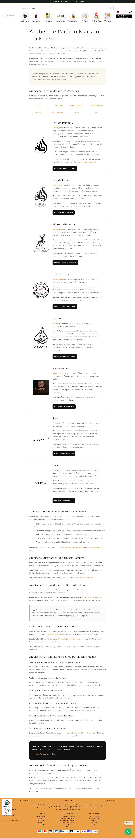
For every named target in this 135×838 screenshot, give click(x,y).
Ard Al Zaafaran (96, 105)
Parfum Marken (94, 818)
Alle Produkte (40, 816)
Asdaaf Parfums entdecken (64, 357)
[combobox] (66, 8)
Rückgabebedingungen (67, 820)
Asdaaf (38, 112)
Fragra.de (11, 820)
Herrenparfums (78, 548)
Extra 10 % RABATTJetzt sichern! (123, 16)
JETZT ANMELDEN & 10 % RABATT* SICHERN (67, 2)
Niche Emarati (57, 112)
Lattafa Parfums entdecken (64, 168)
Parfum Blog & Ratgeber (56, 634)
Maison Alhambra (77, 105)
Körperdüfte (41, 818)
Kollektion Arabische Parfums (81, 733)
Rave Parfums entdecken (64, 453)
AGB (67, 824)
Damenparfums (65, 548)
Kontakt (94, 824)
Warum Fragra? (94, 816)
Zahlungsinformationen (67, 818)
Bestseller (41, 822)
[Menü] (10, 800)
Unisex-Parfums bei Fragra (82, 578)
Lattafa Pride (58, 105)
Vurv (97, 112)
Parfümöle (40, 820)
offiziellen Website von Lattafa (85, 162)
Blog (67, 826)
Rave (77, 112)
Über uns (94, 820)
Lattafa (38, 105)
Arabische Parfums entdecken (43, 754)
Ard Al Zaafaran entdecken (64, 307)
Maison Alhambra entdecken (65, 263)
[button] (49, 17)
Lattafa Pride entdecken (63, 213)
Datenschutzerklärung (67, 822)
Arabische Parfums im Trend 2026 (71, 639)
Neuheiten (40, 824)
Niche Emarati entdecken (64, 406)
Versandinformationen (67, 816)
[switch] (7, 813)
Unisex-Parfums (94, 548)
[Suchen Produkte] (111, 8)
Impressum (94, 822)
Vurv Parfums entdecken (63, 501)
